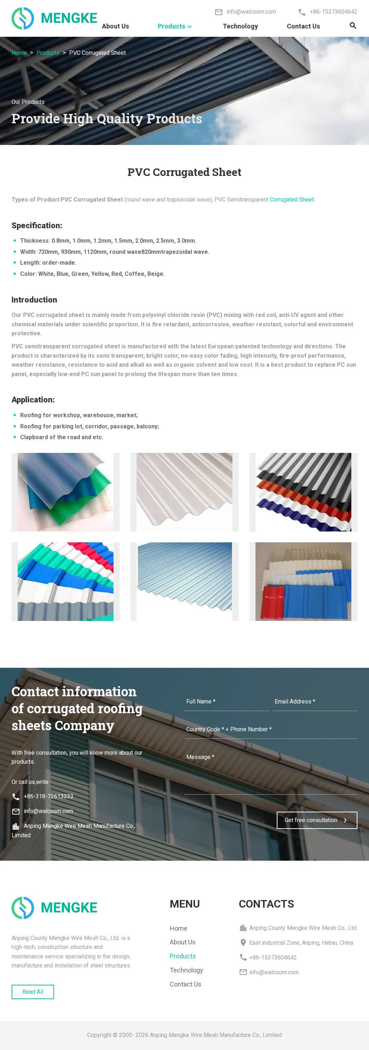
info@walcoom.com (42, 811)
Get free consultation (317, 820)
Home (19, 52)
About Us (115, 26)
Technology (240, 26)
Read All (32, 991)
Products (176, 26)
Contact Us (303, 26)
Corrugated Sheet (292, 199)
